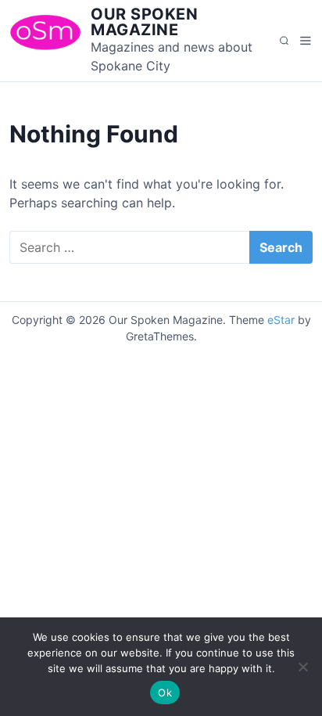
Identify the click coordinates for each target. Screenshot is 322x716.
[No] (302, 667)
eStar (281, 319)
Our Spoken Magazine (144, 22)
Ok (165, 692)
